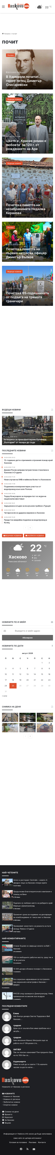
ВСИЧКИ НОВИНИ (13, 535)
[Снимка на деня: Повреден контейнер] (10, 727)
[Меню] (3, 8)
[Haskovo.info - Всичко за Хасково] (18, 6)
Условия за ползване (18, 1142)
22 (42, 680)
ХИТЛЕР (17, 1049)
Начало (7, 34)
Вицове (7, 1123)
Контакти (42, 1142)
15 (42, 674)
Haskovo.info (22, 1134)
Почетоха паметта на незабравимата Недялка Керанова (25, 209)
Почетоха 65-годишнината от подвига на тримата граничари (27, 297)
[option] (27, 430)
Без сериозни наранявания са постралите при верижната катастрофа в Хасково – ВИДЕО (31, 982)
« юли (4, 696)
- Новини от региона (11, 1099)
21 (35, 680)
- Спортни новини (9, 1105)
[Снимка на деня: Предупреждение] (45, 727)
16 (49, 674)
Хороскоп (8, 1117)
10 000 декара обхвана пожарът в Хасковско (32, 969)
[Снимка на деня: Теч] (27, 717)
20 (27, 680)
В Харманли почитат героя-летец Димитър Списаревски (24, 81)
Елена (16, 1013)
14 (35, 674)
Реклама (32, 1142)
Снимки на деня (11, 1112)
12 (20, 674)
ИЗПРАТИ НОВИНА (35, 535)
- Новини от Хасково (11, 1096)
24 (6, 686)
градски (17, 1025)
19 (20, 680)
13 (27, 674)
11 (13, 674)
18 (13, 680)
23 (49, 680)
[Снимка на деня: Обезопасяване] (27, 727)
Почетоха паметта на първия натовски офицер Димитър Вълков (26, 253)
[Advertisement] (27, 337)
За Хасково (9, 1120)
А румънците (19, 1061)
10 (6, 674)
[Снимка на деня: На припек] (45, 717)
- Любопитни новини (11, 1102)
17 (6, 680)
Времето (8, 1114)
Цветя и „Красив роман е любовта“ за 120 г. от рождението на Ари (26, 145)
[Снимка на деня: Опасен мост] (10, 717)
